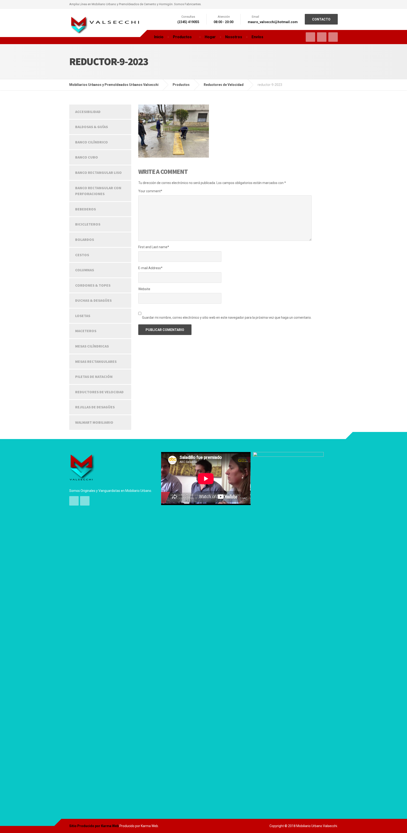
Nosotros (233, 37)
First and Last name (153, 247)
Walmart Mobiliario (94, 422)
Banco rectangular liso (98, 172)
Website (144, 289)
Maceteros (85, 330)
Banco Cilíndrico (91, 142)
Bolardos (84, 239)
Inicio (158, 37)
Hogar (210, 37)
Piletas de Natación (94, 376)
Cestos (82, 254)
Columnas (84, 270)
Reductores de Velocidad (99, 391)
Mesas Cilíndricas (92, 346)
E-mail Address (150, 268)
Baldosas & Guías (91, 126)
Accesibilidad (88, 111)
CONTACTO (321, 19)
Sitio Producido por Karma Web (94, 826)
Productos (182, 37)
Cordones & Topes (92, 285)
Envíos (257, 37)
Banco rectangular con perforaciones (98, 190)
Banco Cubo (86, 157)
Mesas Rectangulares (96, 361)
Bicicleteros (87, 224)
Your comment (150, 191)
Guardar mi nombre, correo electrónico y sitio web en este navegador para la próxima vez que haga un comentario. (227, 317)
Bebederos (85, 209)
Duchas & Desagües (93, 300)
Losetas (82, 315)
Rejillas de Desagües (95, 407)
